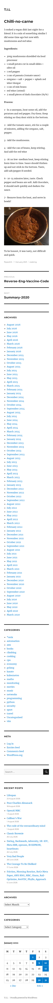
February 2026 (15, 347)
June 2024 (12, 420)
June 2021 (12, 557)
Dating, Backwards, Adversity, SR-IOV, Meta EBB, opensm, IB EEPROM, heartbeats (27, 845)
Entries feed (13, 747)
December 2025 (15, 355)
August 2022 (13, 504)
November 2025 (15, 359)
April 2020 (12, 611)
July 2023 (12, 462)
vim (9, 721)
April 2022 (12, 519)
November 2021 (15, 538)
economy (12, 664)
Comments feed (15, 751)
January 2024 (14, 439)
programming (14, 698)
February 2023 (14, 481)
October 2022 (14, 496)
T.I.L (7, 9)
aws (9, 644)
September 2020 (16, 591)
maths (10, 679)
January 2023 (14, 485)
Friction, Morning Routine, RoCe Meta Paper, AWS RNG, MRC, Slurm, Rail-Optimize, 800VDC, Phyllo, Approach (27, 875)
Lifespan (11, 795)
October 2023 (14, 450)
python (11, 702)
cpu (9, 660)
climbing (11, 652)
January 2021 (14, 576)
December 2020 (15, 580)
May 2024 (12, 424)
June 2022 (12, 511)
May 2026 (12, 336)
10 (45, 963)
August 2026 (14, 324)
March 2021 (13, 569)
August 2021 (13, 549)
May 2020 (12, 607)
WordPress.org (15, 755)
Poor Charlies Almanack (19, 803)
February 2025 (14, 389)
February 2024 (14, 435)
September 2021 (15, 546)
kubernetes (13, 675)
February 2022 (14, 527)
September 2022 (16, 500)
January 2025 (14, 393)
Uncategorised (14, 717)
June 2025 (12, 374)
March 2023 (13, 477)
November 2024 (15, 401)
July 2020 (12, 599)
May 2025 (12, 378)
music (10, 690)
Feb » (40, 985)
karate (10, 671)
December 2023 (15, 443)
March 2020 (13, 614)
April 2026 (12, 340)
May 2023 (12, 469)
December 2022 (15, 488)
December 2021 (15, 534)
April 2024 (12, 427)
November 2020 (15, 584)
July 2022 (12, 507)
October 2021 (14, 542)
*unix (10, 637)
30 (39, 980)
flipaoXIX (8, 262)
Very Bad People (15, 856)
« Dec (13, 985)
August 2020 (13, 595)
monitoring (13, 683)
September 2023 (15, 454)
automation (13, 641)
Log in (10, 743)
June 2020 (12, 603)
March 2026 (13, 343)
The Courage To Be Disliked (21, 864)
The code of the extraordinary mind (26, 825)
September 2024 (16, 408)
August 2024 (13, 412)
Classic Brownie (15, 833)
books (10, 648)
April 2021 (12, 565)
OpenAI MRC (13, 810)
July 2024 (12, 416)
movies (11, 686)
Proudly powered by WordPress (23, 998)
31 (46, 980)
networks (12, 694)
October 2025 (14, 362)
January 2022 (14, 530)
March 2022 (13, 523)
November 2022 (15, 492)
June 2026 (12, 332)
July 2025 (12, 370)
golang (10, 667)
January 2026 (14, 351)
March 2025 (13, 385)
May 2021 (12, 561)
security (11, 706)
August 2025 (13, 366)
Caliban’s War (14, 818)
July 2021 (11, 553)
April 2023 (12, 473)
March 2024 (13, 431)
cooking (33, 262)
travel (10, 713)
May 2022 (12, 515)
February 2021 (14, 572)
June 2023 (12, 465)
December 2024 (15, 397)
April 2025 (12, 382)
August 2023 (13, 458)
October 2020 (14, 588)
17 (46, 968)
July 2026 (12, 328)
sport (10, 709)
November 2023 (15, 446)
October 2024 (14, 404)
